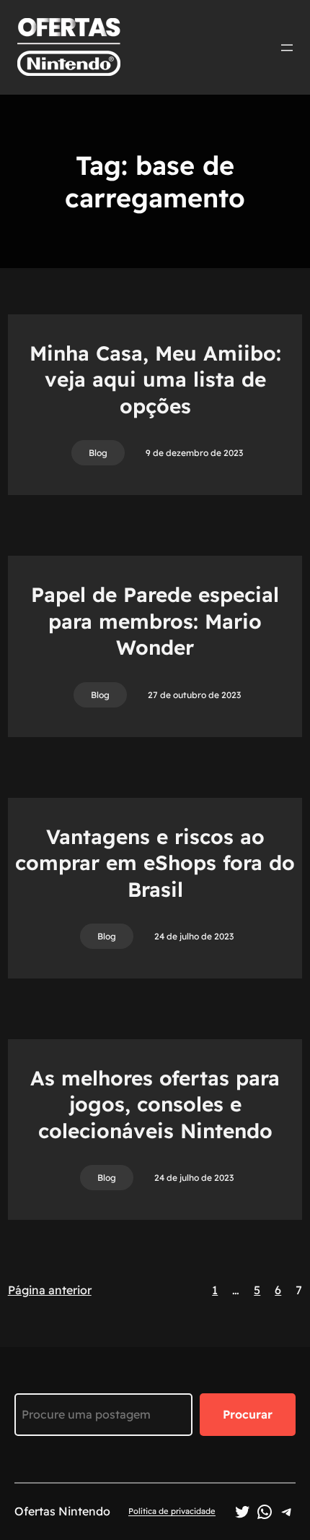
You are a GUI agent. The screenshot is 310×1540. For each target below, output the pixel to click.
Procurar (248, 1414)
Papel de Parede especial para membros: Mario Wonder (155, 621)
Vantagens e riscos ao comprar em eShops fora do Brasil (155, 863)
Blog (98, 452)
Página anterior (50, 1290)
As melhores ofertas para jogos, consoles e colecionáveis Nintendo (155, 1104)
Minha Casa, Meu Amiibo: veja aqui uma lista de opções (155, 379)
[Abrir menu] (287, 47)
